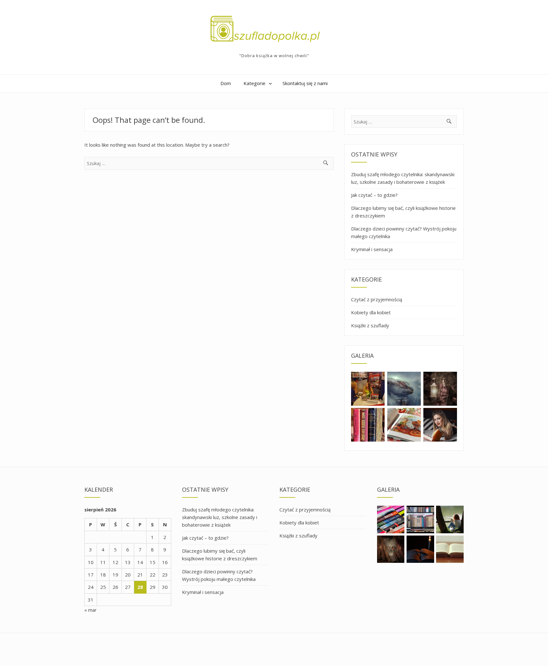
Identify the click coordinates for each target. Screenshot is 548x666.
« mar (90, 610)
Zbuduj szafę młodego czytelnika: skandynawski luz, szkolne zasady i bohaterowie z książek (402, 178)
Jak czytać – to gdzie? (374, 195)
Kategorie (254, 83)
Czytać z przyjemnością (376, 299)
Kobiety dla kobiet (371, 312)
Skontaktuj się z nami (305, 83)
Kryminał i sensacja (372, 249)
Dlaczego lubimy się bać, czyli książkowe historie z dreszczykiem (403, 212)
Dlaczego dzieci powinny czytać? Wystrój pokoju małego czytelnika (403, 232)
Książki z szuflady (370, 325)
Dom (225, 83)
